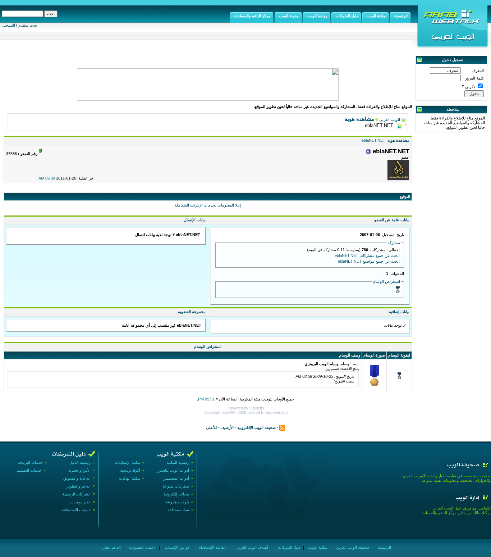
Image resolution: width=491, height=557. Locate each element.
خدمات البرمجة (30, 462)
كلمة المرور (474, 78)
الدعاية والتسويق (77, 478)
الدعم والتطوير (78, 486)
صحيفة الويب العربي (352, 547)
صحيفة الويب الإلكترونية (256, 427)
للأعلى (211, 427)
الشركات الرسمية (76, 494)
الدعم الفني (111, 547)
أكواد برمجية (130, 470)
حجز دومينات (80, 502)
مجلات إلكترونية (176, 494)
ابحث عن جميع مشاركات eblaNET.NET (367, 255)
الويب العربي (389, 119)
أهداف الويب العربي (251, 547)
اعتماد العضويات (141, 547)
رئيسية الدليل (80, 462)
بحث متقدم (27, 25)
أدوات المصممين (175, 478)
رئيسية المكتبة (177, 462)
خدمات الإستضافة (76, 510)
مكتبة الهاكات (129, 478)
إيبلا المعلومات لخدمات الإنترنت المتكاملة (208, 205)
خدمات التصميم (29, 470)
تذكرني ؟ (469, 87)
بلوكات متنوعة (177, 502)
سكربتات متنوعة (175, 486)
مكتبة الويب (317, 547)
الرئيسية (384, 547)
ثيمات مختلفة (178, 510)
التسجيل (8, 25)
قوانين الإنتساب (176, 547)
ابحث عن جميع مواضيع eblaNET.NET (369, 261)
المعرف (478, 70)
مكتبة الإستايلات (127, 462)
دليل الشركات (288, 547)
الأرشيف (227, 427)
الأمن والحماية (79, 470)
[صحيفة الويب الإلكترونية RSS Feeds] (282, 427)
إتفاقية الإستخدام (211, 547)
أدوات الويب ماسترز (173, 470)
